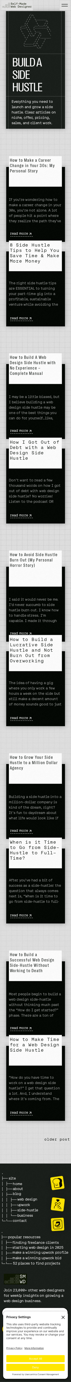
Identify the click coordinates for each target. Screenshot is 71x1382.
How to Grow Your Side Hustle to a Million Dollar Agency (34, 763)
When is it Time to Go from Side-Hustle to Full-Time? (35, 850)
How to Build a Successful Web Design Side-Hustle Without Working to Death (32, 962)
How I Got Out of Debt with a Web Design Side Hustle (35, 450)
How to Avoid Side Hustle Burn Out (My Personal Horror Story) (34, 560)
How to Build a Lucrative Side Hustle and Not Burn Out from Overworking (31, 650)
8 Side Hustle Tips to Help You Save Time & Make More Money (35, 253)
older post (57, 1139)
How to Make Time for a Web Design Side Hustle (35, 1045)
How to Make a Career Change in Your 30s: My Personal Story (32, 166)
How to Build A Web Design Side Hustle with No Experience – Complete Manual (33, 365)
